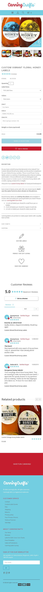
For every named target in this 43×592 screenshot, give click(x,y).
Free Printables (10, 540)
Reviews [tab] (8, 305)
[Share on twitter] (7, 157)
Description (6, 164)
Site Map (7, 522)
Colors (4, 95)
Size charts (6, 224)
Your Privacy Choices (11, 517)
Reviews (7, 535)
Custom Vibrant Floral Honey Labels (15, 330)
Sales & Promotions (11, 543)
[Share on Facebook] (3, 157)
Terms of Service (10, 520)
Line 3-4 (4, 117)
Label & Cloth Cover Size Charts (15, 538)
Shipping (5, 228)
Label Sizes (5, 87)
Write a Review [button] (22, 298)
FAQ (6, 507)
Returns (7, 512)
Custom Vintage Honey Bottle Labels (13, 437)
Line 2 (4, 111)
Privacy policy (9, 515)
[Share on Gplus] (14, 157)
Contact (7, 502)
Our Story (8, 532)
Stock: (4, 78)
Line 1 (4, 104)
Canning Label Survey (12, 545)
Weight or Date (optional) (11, 127)
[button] (21, 149)
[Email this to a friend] (18, 157)
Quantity (5, 83)
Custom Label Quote (11, 504)
